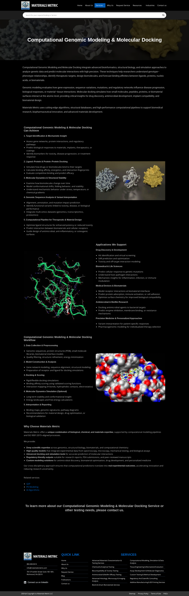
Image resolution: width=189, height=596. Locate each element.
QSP (28, 483)
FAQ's (165, 593)
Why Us (110, 5)
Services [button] (99, 5)
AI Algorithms (32, 490)
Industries (150, 5)
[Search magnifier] (163, 15)
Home (79, 5)
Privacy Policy (143, 593)
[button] (99, 5)
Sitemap (132, 593)
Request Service (123, 5)
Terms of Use (156, 593)
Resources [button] (137, 5)
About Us (89, 5)
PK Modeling (32, 486)
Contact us (161, 5)
